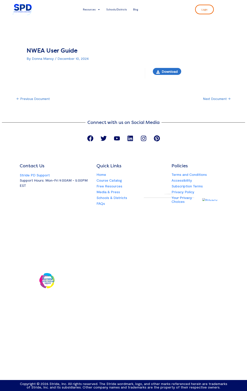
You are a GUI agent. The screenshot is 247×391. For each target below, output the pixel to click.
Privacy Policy (183, 192)
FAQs (100, 203)
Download (170, 71)
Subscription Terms (187, 186)
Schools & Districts (111, 198)
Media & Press (108, 192)
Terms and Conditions (189, 174)
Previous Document (33, 98)
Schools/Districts (116, 9)
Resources (89, 9)
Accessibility (182, 180)
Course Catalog (109, 180)
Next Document (216, 98)
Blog (135, 9)
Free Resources (109, 186)
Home (101, 174)
